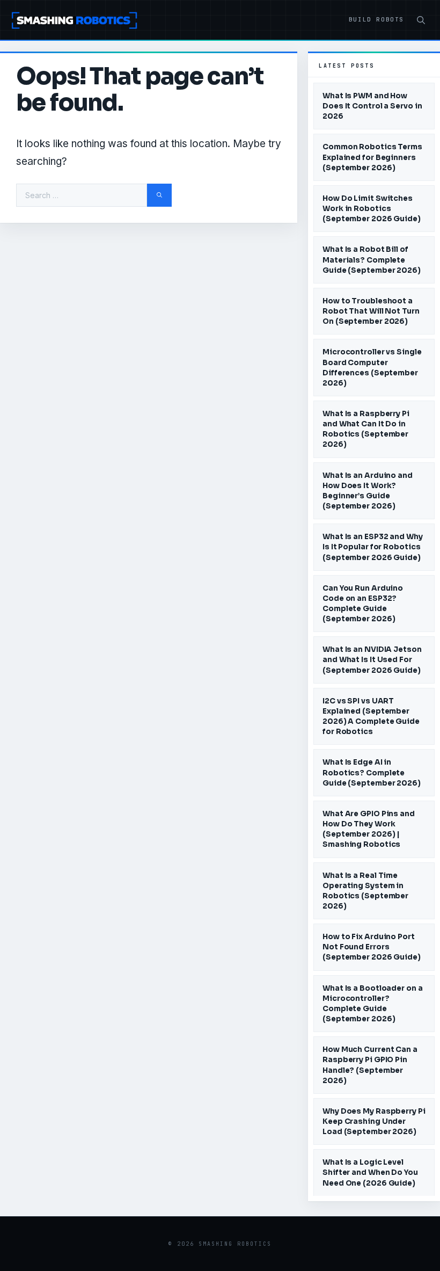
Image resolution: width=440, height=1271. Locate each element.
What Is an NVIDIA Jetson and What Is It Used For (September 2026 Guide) (372, 659)
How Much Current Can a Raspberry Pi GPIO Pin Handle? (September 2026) (369, 1065)
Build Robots (376, 19)
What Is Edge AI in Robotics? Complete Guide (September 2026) (371, 772)
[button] (421, 20)
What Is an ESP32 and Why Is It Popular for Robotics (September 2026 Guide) (372, 547)
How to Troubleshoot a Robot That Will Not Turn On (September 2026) (371, 311)
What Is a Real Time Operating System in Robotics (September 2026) (365, 891)
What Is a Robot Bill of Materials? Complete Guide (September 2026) (371, 259)
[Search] (159, 195)
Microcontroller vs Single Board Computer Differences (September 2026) (372, 367)
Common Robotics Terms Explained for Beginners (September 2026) (372, 157)
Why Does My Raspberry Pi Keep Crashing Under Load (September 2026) (374, 1121)
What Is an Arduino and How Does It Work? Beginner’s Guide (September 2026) (367, 491)
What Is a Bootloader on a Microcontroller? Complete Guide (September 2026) (372, 1003)
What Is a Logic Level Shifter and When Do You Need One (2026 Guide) (370, 1172)
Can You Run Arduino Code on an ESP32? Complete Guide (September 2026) (362, 603)
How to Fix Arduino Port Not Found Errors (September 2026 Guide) (371, 947)
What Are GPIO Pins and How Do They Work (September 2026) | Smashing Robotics (368, 829)
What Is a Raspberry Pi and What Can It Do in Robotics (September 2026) (365, 429)
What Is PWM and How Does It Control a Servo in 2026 (372, 106)
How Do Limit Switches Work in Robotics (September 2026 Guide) (371, 208)
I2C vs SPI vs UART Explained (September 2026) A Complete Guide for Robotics (371, 716)
